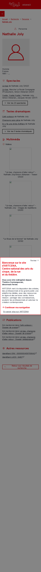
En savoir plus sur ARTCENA (16, 311)
